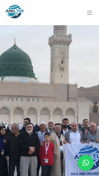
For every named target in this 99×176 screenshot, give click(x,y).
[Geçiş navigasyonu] (89, 12)
